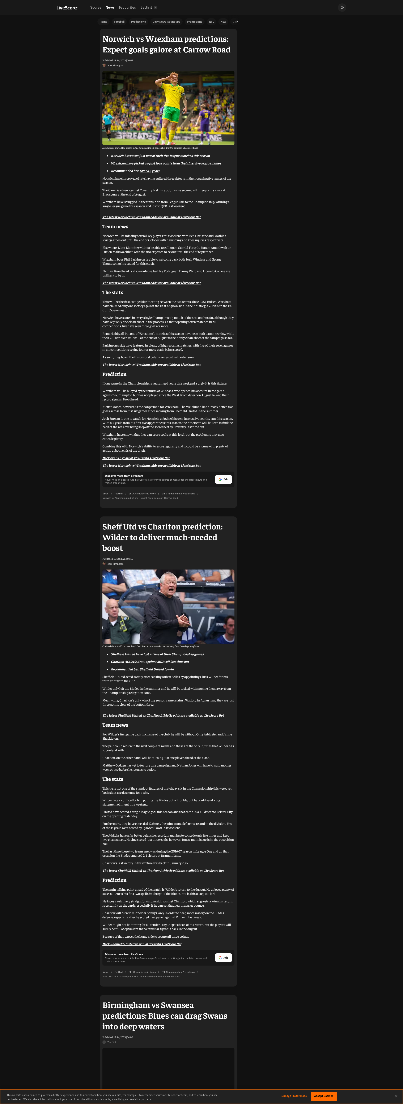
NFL (211, 21)
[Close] (396, 1096)
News (110, 7)
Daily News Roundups (166, 21)
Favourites (127, 7)
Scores (95, 7)
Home (103, 21)
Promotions (194, 21)
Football (119, 21)
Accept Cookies (323, 1096)
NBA (223, 21)
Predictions (138, 21)
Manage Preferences (294, 1096)
